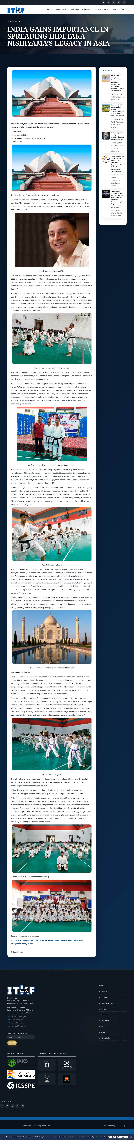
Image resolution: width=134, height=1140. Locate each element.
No (115, 1137)
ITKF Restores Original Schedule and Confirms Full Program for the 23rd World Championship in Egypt (117, 197)
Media (106, 9)
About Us (104, 992)
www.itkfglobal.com (19, 1023)
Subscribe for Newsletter (17, 1033)
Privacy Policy (106, 1038)
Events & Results (61, 9)
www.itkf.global (17, 1020)
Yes (110, 1137)
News (114, 9)
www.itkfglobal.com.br (20, 1026)
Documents (97, 9)
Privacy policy (123, 1137)
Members (85, 9)
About (49, 9)
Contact (122, 9)
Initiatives (74, 9)
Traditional (104, 997)
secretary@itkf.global (17, 2)
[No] (131, 1137)
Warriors (104, 1009)
